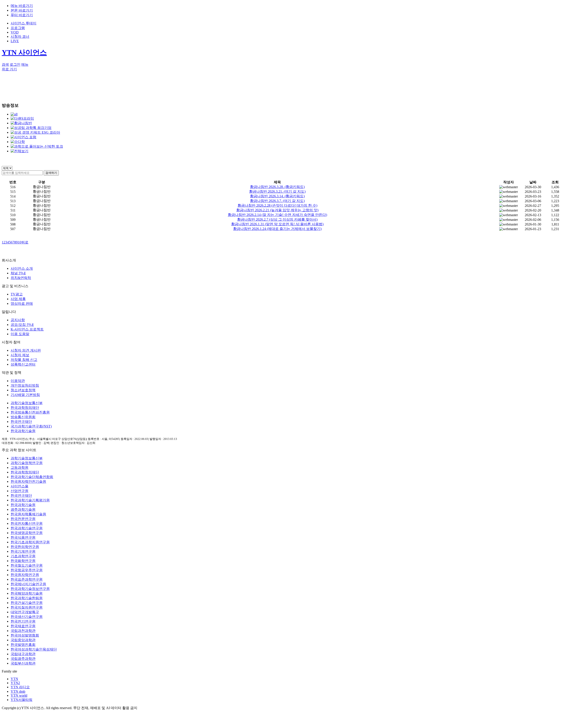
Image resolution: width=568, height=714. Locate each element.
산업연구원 (19, 491)
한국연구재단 (21, 421)
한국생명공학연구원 (27, 533)
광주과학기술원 (23, 509)
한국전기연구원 (23, 621)
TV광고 (17, 294)
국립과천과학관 (23, 631)
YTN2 (15, 683)
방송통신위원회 (23, 417)
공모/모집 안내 (22, 324)
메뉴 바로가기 (22, 6)
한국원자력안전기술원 (28, 481)
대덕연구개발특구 (25, 612)
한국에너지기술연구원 (28, 584)
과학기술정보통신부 (27, 403)
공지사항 (18, 320)
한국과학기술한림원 (27, 598)
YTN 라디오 (20, 687)
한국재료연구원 (23, 626)
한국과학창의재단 (25, 407)
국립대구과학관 (23, 654)
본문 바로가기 (22, 10)
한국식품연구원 (23, 537)
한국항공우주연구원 (27, 570)
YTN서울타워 (21, 700)
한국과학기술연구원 (27, 528)
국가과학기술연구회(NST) (31, 426)
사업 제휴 (18, 299)
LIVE (15, 41)
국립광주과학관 (23, 659)
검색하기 (51, 172)
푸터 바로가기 (22, 15)
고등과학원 (19, 467)
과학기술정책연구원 (27, 463)
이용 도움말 (20, 334)
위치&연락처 (21, 278)
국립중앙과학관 (23, 640)
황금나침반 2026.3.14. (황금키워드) (277, 196)
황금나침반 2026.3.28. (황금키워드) (277, 187)
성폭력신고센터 (23, 364)
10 (19, 242)
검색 (5, 64)
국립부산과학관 (23, 663)
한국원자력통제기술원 (28, 514)
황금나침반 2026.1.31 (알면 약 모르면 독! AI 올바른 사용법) (277, 224)
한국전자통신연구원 (27, 523)
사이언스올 (19, 486)
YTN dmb (18, 691)
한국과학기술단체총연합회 (32, 477)
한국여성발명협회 (25, 635)
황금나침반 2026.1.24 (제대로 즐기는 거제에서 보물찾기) (277, 229)
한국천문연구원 (23, 519)
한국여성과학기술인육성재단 (34, 649)
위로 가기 (9, 69)
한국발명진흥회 (23, 645)
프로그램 (18, 28)
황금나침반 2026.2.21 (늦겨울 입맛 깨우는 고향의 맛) (277, 210)
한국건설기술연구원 (27, 603)
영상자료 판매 (22, 303)
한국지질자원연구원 (27, 607)
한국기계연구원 (23, 551)
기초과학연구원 (23, 556)
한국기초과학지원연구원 (30, 542)
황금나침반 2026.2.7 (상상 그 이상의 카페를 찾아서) (277, 219)
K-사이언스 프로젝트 (27, 329)
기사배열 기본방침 (25, 395)
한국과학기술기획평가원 (30, 500)
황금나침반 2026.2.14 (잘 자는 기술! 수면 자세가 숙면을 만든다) (277, 215)
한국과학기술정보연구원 (30, 589)
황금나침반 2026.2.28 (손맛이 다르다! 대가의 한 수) (277, 205)
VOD (15, 32)
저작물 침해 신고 (24, 360)
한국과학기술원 (23, 431)
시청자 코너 (20, 36)
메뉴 (24, 64)
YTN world (19, 695)
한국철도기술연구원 (27, 565)
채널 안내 (18, 273)
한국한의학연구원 (25, 547)
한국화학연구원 (23, 561)
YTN (14, 679)
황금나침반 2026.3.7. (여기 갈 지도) (277, 201)
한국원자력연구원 (25, 575)
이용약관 (18, 381)
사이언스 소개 (22, 268)
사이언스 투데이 (23, 23)
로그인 (15, 64)
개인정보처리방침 (25, 385)
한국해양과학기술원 (27, 593)
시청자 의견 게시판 (26, 350)
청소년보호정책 (23, 390)
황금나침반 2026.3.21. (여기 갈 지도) (277, 191)
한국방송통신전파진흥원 (30, 412)
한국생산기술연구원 (27, 617)
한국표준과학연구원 (27, 579)
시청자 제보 (20, 355)
